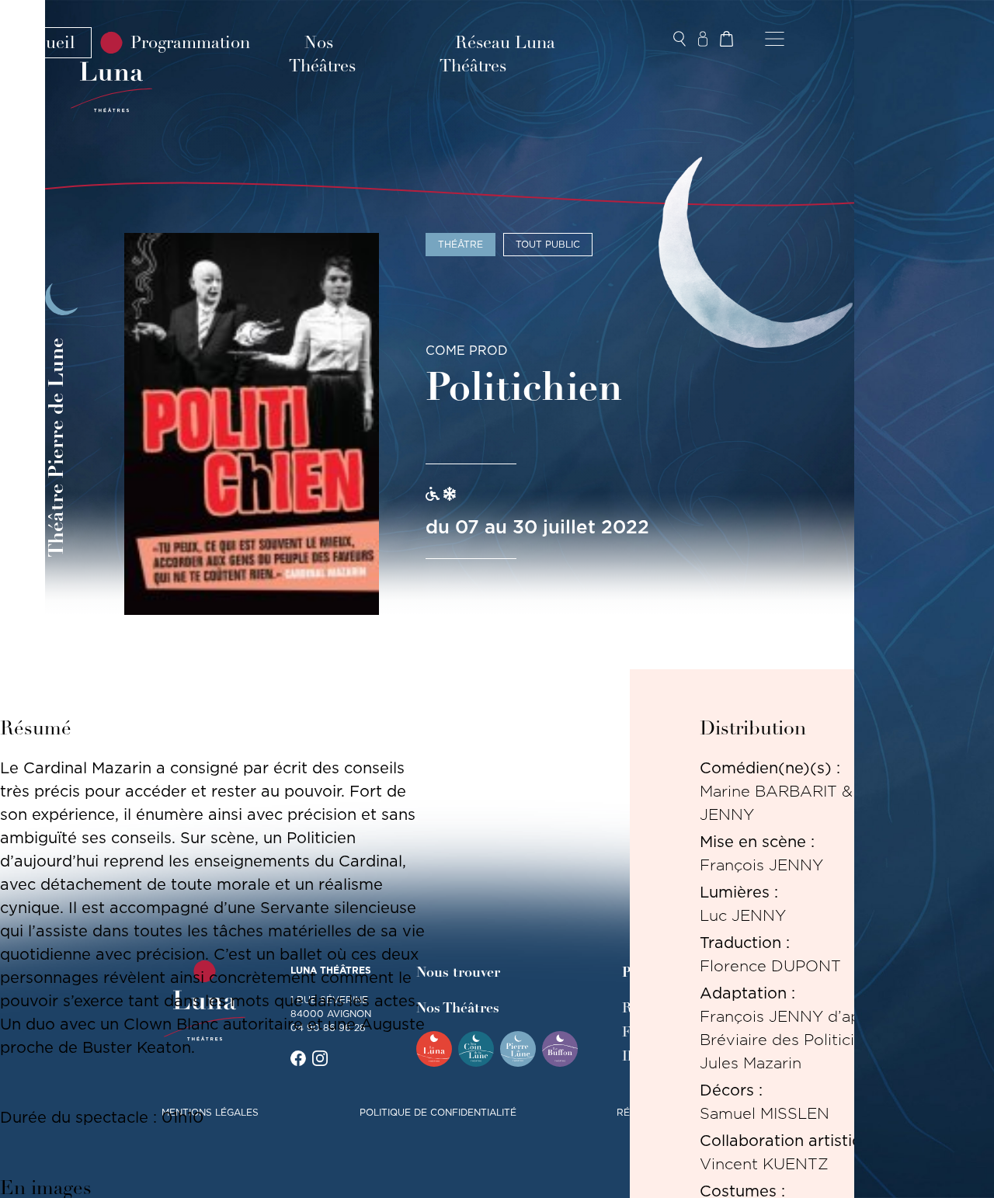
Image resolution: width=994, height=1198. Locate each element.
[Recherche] (679, 39)
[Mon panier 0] (726, 39)
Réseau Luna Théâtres (497, 54)
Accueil (45, 43)
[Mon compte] (703, 39)
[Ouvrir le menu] (774, 39)
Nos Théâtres (322, 54)
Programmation (190, 43)
